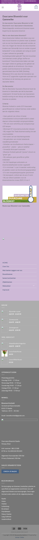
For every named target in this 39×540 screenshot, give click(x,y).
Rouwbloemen (7, 274)
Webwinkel (6, 286)
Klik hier (21, 456)
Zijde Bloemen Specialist (19, 532)
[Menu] (3, 7)
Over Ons (5, 266)
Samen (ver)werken (9, 278)
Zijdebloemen (7, 282)
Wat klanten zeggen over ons (12, 270)
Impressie (5, 290)
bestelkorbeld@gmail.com (15, 415)
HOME (5, 263)
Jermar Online (19, 537)
